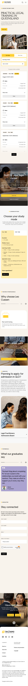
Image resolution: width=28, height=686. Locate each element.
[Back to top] (13, 621)
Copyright (16, 649)
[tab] (7, 232)
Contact (4, 651)
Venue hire (4, 648)
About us (4, 645)
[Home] (6, 2)
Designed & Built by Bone (7, 680)
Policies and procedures (19, 646)
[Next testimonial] (24, 462)
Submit (4, 553)
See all (13, 153)
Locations (4, 654)
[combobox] (14, 541)
